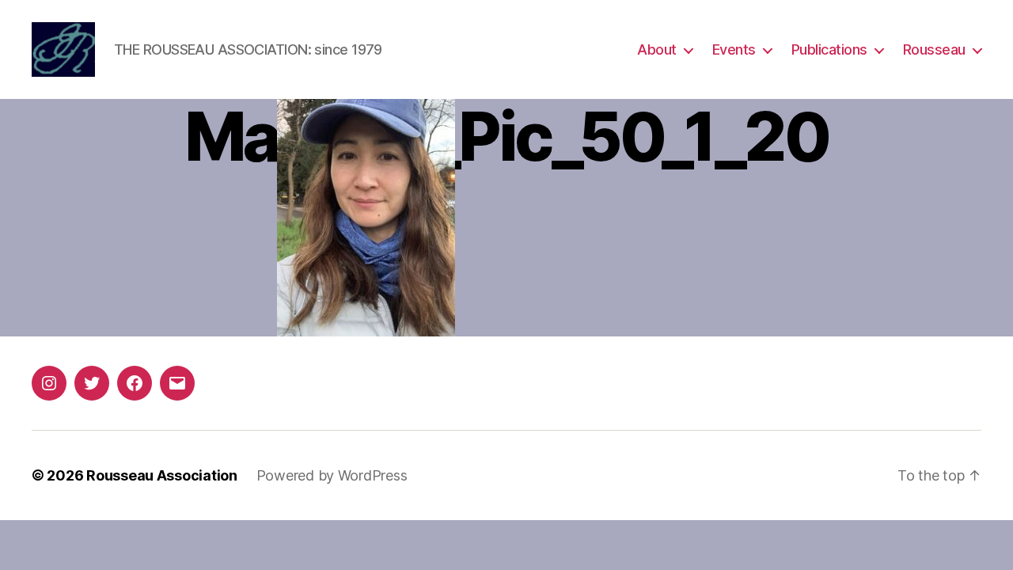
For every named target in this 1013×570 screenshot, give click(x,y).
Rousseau (934, 49)
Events (734, 49)
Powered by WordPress (332, 475)
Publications (829, 49)
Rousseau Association (161, 475)
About (657, 49)
